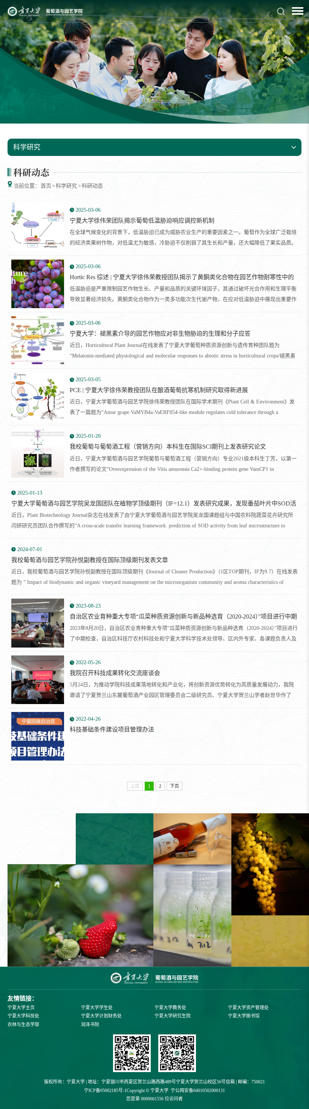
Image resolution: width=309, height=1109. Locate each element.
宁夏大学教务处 (170, 1007)
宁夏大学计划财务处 (101, 1016)
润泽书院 (90, 1024)
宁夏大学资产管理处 (248, 1007)
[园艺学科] (177, 1054)
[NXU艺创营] (132, 1054)
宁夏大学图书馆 (244, 1016)
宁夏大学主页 (21, 1007)
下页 (174, 786)
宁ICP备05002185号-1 (105, 1090)
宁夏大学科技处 (23, 1016)
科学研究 (66, 186)
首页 (46, 186)
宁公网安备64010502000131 (198, 1090)
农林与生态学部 (23, 1024)
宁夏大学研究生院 (172, 1016)
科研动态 (92, 186)
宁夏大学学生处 (97, 1007)
